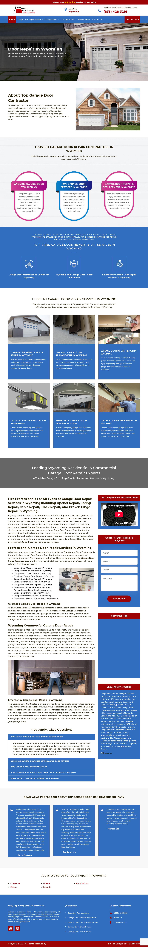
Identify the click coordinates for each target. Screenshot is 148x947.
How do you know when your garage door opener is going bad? (43, 773)
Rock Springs (82, 883)
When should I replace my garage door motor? (35, 778)
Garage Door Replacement (29, 19)
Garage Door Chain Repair (79, 927)
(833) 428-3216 (115, 12)
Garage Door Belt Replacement (82, 917)
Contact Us (97, 19)
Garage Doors (51, 19)
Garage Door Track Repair (79, 931)
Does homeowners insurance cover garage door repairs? (40, 761)
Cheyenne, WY (120, 922)
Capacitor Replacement (78, 913)
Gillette (46, 883)
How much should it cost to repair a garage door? (37, 737)
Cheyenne (15, 883)
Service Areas (84, 19)
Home (12, 19)
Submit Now (119, 599)
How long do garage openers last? (29, 767)
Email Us (118, 918)
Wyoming (74, 11)
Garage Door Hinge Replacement (83, 922)
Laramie (47, 887)
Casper (13, 887)
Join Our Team (132, 19)
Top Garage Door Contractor (125, 944)
